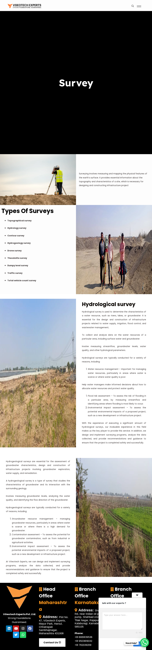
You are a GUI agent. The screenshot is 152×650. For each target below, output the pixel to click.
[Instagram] (23, 628)
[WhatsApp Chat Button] (144, 642)
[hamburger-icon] (139, 6)
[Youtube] (16, 628)
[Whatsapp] (23, 635)
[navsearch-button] (132, 6)
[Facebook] (30, 628)
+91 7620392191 (83, 645)
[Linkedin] (9, 628)
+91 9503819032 (83, 641)
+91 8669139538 (83, 637)
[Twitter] (16, 635)
